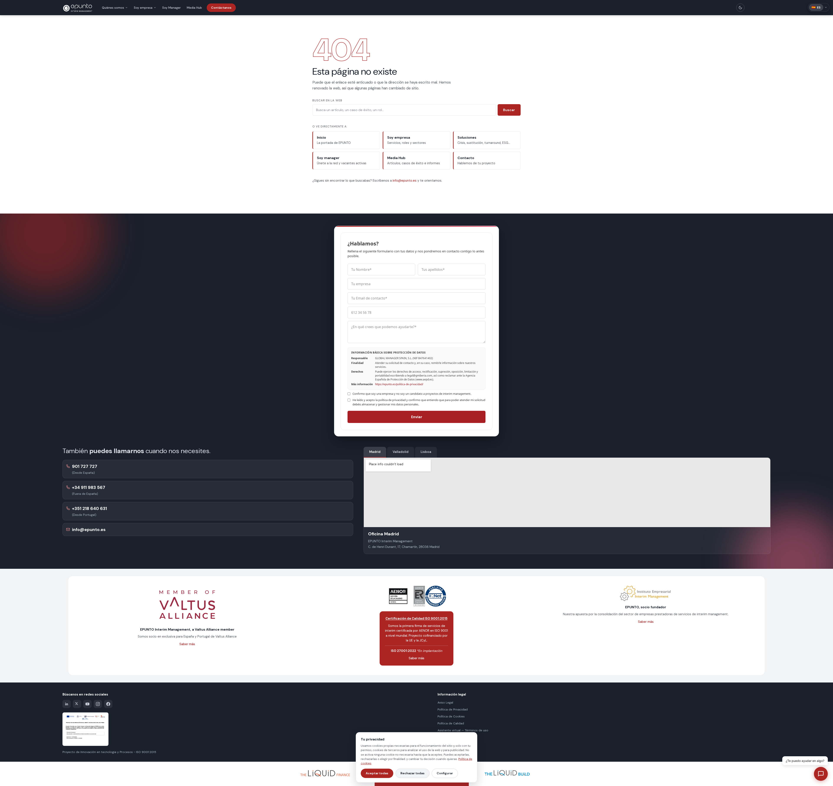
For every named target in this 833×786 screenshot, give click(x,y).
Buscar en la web (327, 100)
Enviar (416, 416)
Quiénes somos (113, 8)
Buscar (509, 110)
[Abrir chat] (821, 774)
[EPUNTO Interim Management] (77, 7)
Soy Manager (171, 8)
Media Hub (194, 8)
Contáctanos (221, 8)
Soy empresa (143, 8)
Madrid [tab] (374, 452)
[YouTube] (87, 704)
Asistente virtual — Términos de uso (463, 730)
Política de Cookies (451, 716)
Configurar (445, 773)
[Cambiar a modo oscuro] (740, 7)
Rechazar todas (412, 773)
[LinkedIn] (66, 704)
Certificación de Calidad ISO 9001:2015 (416, 618)
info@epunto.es (404, 180)
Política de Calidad (451, 723)
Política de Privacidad (453, 709)
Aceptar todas (377, 773)
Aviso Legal (445, 702)
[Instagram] (98, 704)
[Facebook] (108, 704)
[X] (77, 704)
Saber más (187, 644)
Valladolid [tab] (400, 452)
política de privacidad (392, 400)
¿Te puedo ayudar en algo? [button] (805, 761)
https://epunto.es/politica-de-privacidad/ (399, 384)
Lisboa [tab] (426, 452)
